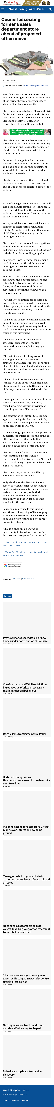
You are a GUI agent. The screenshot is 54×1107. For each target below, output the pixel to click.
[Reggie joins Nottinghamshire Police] (27, 713)
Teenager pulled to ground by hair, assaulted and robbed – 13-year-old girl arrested (26, 879)
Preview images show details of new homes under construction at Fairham (25, 639)
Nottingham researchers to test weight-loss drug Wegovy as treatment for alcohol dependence (26, 929)
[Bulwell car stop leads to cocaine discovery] (27, 1051)
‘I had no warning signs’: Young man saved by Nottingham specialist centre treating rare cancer (26, 978)
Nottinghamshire (28, 579)
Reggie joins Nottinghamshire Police (24, 733)
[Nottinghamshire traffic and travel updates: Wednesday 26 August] (27, 1004)
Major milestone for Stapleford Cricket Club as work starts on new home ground (26, 830)
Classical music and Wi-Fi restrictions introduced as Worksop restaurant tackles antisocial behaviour (25, 687)
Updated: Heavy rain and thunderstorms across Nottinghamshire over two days (26, 780)
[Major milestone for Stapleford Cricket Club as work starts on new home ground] (27, 806)
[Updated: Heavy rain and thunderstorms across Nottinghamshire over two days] (27, 757)
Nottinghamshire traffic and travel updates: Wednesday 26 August (24, 1026)
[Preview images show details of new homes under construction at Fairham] (27, 617)
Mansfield (16, 579)
